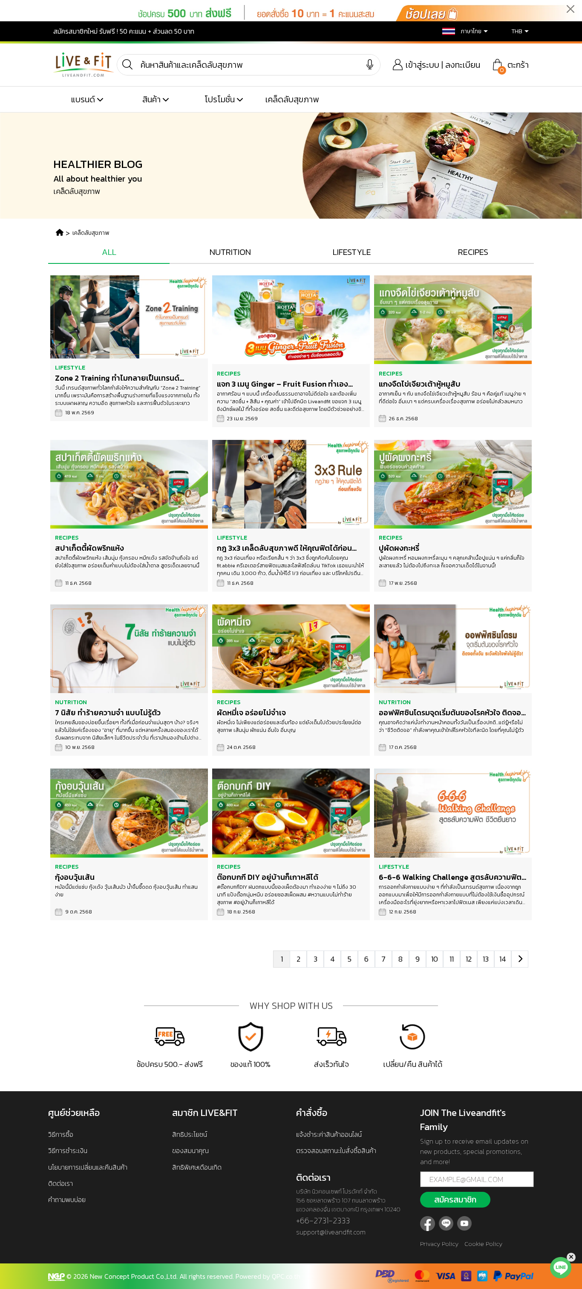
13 (486, 959)
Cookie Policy (483, 1244)
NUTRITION (230, 252)
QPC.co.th (286, 1276)
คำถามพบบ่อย (67, 1199)
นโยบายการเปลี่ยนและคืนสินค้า (87, 1167)
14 (502, 959)
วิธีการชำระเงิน (67, 1150)
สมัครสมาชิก (455, 1199)
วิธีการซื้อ (60, 1134)
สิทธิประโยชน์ (189, 1134)
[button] (459, 31)
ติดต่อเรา (60, 1183)
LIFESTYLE (352, 252)
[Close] (570, 8)
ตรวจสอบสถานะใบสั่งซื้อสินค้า (336, 1150)
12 (469, 959)
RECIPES (473, 252)
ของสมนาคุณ (190, 1150)
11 (451, 959)
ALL (109, 252)
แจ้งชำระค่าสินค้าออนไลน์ (329, 1134)
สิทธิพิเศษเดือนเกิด (197, 1167)
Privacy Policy (439, 1244)
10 (434, 959)
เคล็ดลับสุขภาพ (292, 99)
